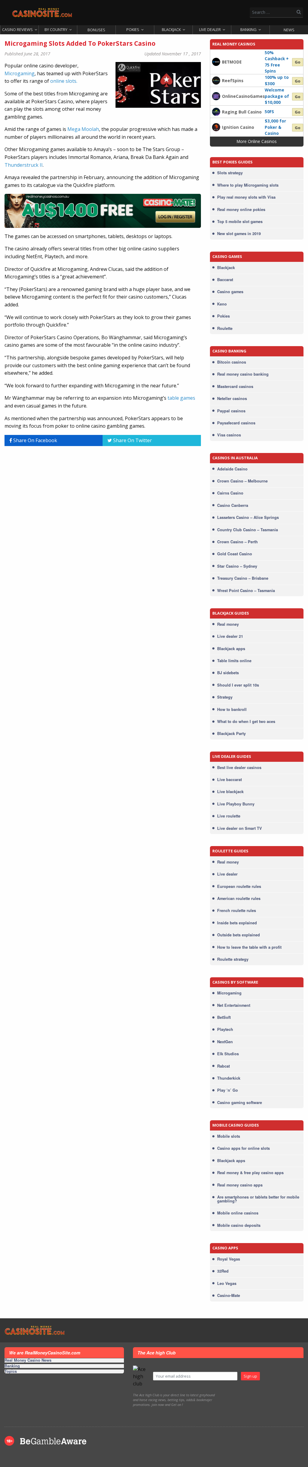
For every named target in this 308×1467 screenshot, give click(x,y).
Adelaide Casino (232, 469)
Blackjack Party (231, 733)
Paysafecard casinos (236, 423)
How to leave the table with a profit (249, 947)
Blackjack (171, 29)
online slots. (63, 81)
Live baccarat (229, 779)
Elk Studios (228, 1053)
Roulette (225, 328)
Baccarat (225, 279)
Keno (222, 304)
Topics (11, 1371)
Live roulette (228, 816)
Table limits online (234, 660)
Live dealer (227, 874)
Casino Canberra (232, 505)
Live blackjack (230, 791)
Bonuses (96, 30)
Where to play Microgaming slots (248, 185)
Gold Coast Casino (234, 554)
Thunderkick (228, 1078)
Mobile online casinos (237, 1213)
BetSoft (224, 1017)
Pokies (132, 29)
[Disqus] (103, 526)
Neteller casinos (232, 398)
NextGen (225, 1041)
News (289, 30)
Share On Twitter (132, 440)
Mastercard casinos (235, 386)
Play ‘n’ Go (227, 1090)
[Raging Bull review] (216, 111)
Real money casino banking (243, 374)
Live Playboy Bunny (235, 804)
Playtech (225, 1029)
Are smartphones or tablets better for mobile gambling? (258, 1199)
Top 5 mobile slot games (240, 221)
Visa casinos (229, 435)
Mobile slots (228, 1136)
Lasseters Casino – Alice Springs (248, 517)
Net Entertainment (233, 1005)
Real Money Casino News (28, 1360)
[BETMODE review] (216, 61)
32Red (223, 1271)
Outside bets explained (238, 935)
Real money (228, 624)
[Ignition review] (216, 126)
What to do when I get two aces (246, 721)
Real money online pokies (241, 209)
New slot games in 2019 (239, 233)
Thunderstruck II (24, 165)
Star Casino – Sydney (237, 566)
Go (297, 62)
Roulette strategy (232, 959)
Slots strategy (230, 172)
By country (56, 29)
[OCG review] (216, 95)
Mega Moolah (83, 129)
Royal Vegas (228, 1259)
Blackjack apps (231, 648)
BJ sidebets (228, 672)
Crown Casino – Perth (237, 541)
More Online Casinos (257, 141)
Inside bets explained (237, 923)
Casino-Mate (228, 1295)
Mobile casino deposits (238, 1225)
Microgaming (20, 73)
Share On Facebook (34, 440)
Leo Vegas (226, 1283)
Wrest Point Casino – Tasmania (246, 590)
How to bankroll (232, 709)
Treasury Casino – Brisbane (242, 578)
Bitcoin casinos (231, 362)
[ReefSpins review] (216, 80)
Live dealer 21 (230, 636)
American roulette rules (238, 898)
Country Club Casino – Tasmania (247, 529)
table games (181, 398)
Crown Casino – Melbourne (242, 481)
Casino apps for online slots (243, 1148)
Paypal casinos (231, 411)
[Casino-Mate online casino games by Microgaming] (103, 211)
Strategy (225, 697)
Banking (248, 29)
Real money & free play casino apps (250, 1172)
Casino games (230, 291)
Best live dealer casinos (239, 767)
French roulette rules (236, 910)
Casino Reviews (17, 29)
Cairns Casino (230, 493)
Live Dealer (210, 29)
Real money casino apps (240, 1185)
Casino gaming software (239, 1102)
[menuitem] (19, 29)
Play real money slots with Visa (246, 197)
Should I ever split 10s (238, 685)
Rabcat (223, 1066)
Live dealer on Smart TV (239, 828)
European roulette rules (239, 886)
